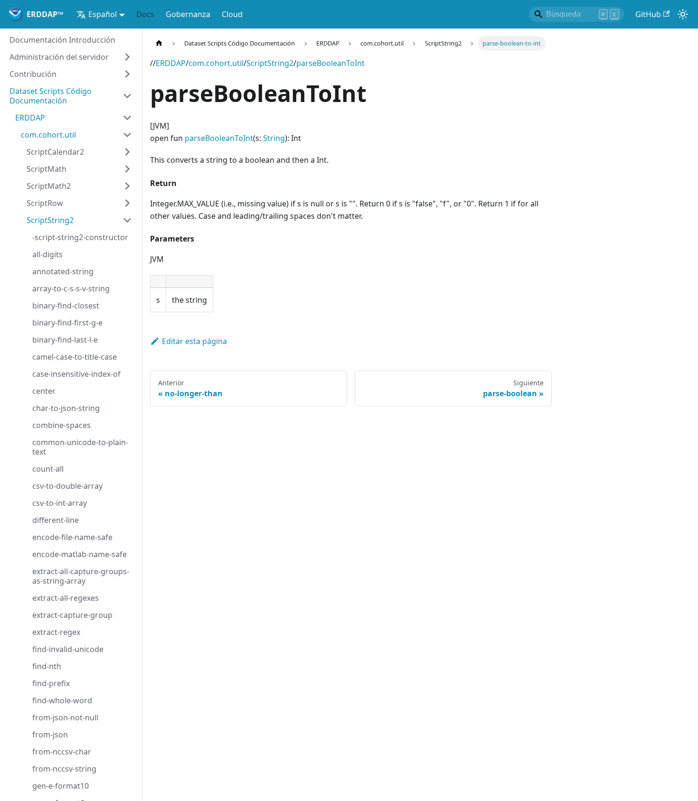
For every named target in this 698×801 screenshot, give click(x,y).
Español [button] (102, 14)
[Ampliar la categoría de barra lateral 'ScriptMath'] (127, 169)
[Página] (159, 43)
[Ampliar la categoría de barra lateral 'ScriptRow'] (127, 203)
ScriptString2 (269, 63)
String (274, 138)
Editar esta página (194, 341)
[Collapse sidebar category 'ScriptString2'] (127, 220)
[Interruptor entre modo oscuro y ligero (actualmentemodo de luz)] (682, 14)
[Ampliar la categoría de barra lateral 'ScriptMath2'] (127, 186)
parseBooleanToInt (330, 63)
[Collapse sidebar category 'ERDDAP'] (127, 117)
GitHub (648, 14)
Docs (145, 14)
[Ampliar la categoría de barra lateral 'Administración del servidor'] (127, 57)
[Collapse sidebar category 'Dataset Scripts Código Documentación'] (127, 96)
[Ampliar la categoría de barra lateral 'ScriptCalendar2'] (127, 151)
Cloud (232, 14)
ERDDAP (171, 63)
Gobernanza (188, 14)
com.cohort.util (216, 63)
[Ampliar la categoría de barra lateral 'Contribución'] (127, 74)
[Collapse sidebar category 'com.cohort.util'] (127, 134)
